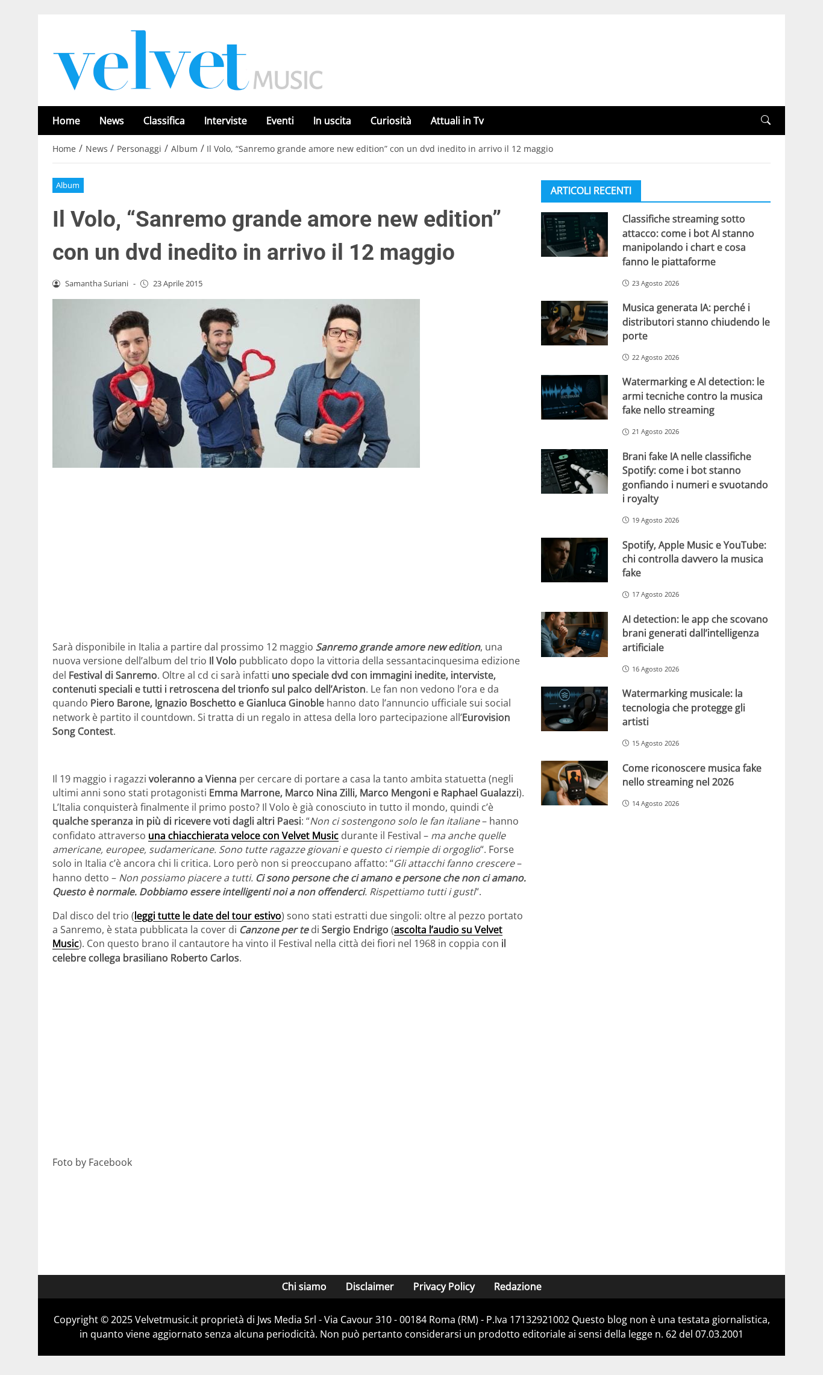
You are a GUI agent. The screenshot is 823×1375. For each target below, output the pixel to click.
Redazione (518, 1286)
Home (66, 120)
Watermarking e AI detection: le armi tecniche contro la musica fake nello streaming (693, 396)
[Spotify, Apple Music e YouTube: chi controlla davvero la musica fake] (574, 560)
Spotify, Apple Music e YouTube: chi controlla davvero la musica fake (694, 558)
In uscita (332, 120)
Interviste (225, 120)
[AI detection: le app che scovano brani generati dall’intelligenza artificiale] (574, 634)
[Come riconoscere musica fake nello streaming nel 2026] (574, 783)
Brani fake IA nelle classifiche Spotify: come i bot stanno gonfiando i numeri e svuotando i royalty (695, 477)
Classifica (164, 120)
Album (68, 185)
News (111, 120)
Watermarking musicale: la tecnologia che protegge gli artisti (683, 707)
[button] (766, 120)
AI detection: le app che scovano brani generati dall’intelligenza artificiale (695, 632)
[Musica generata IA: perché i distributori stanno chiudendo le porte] (574, 323)
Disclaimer (370, 1286)
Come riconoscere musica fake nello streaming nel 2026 (692, 774)
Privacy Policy (444, 1286)
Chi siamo (304, 1286)
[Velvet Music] (188, 59)
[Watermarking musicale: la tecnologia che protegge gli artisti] (574, 709)
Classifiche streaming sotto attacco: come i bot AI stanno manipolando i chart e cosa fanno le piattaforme (688, 240)
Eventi (280, 120)
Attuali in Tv (457, 120)
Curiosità (391, 120)
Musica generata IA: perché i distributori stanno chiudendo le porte (696, 321)
